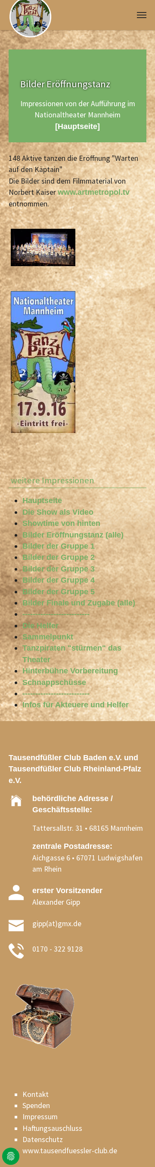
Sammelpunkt (47, 637)
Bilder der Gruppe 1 (58, 546)
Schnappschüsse (54, 682)
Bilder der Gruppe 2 (58, 557)
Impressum (40, 1116)
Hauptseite (42, 500)
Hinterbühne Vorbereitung (70, 670)
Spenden (36, 1105)
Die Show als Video (57, 512)
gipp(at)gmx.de (56, 923)
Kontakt (35, 1094)
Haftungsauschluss (52, 1128)
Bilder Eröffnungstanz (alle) (73, 535)
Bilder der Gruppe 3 (58, 569)
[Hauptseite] (77, 126)
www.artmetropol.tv (94, 192)
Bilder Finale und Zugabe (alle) (78, 603)
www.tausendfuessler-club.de (69, 1150)
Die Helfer (40, 625)
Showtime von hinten (61, 523)
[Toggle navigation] (141, 15)
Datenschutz (42, 1139)
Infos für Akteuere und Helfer (75, 704)
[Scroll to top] (135, 1147)
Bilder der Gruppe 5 (58, 591)
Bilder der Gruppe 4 (58, 580)
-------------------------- (56, 614)
